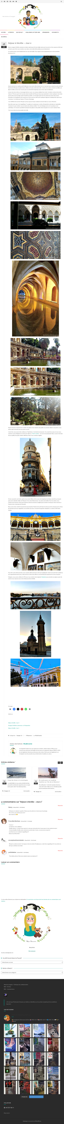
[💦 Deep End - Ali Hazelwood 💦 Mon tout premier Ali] (10, 1045)
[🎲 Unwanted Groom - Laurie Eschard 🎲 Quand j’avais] (25, 1030)
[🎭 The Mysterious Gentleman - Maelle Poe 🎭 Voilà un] (25, 1045)
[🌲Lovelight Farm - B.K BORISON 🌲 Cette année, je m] (39, 1087)
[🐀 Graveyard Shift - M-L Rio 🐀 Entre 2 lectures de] (39, 1073)
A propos (11, 32)
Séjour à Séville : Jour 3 (13, 722)
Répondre (60, 805)
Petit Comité (35, 433)
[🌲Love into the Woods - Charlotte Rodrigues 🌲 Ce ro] (39, 1030)
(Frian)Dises (45, 32)
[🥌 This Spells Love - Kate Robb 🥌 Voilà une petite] (10, 1030)
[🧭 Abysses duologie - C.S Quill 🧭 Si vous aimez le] (39, 1059)
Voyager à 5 (55, 32)
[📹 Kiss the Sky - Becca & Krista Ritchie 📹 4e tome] (10, 1059)
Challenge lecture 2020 (33, 32)
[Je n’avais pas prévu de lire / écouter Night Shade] (53, 1030)
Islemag (25, 1121)
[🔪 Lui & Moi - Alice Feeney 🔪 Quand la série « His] (53, 1059)
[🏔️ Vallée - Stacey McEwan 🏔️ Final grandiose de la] (39, 1045)
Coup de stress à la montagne (18, 780)
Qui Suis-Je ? (19, 32)
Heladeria (43, 577)
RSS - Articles (7, 986)
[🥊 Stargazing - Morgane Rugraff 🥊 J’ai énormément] (53, 1045)
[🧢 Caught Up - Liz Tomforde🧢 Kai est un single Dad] (25, 1073)
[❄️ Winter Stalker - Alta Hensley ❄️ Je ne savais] (10, 1073)
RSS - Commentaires (9, 989)
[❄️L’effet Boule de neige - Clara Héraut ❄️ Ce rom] (53, 1073)
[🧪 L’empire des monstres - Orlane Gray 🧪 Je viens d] (10, 1087)
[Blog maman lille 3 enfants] (32, 922)
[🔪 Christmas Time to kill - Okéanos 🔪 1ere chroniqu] (25, 1087)
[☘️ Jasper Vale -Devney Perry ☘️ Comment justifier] (53, 1087)
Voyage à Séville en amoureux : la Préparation (19, 725)
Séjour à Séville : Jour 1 (13, 728)
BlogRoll (4, 36)
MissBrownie (38, 735)
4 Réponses (29, 735)
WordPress (38, 1121)
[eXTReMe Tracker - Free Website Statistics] (5, 994)
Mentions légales (8, 984)
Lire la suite (26, 791)
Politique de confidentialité (21, 984)
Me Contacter (32, 951)
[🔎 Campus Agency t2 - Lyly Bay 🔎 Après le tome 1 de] (25, 1059)
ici (14, 53)
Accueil (3, 32)
